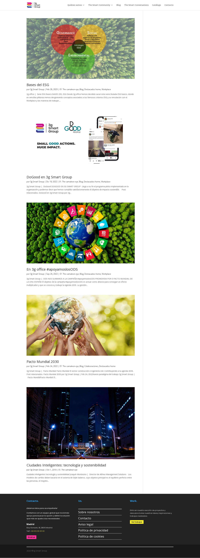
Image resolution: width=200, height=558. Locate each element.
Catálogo (156, 5)
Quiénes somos (74, 5)
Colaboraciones (91, 366)
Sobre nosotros (89, 512)
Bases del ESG (38, 84)
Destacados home (92, 89)
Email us (31, 537)
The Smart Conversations (136, 5)
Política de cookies (91, 536)
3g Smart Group (37, 89)
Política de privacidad (93, 530)
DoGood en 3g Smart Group (49, 177)
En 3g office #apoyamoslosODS (52, 269)
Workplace (106, 89)
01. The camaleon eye (69, 89)
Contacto (168, 5)
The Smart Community (99, 5)
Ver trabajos (136, 522)
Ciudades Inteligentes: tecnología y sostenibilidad (66, 465)
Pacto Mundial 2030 (43, 361)
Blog (118, 5)
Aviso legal (85, 524)
